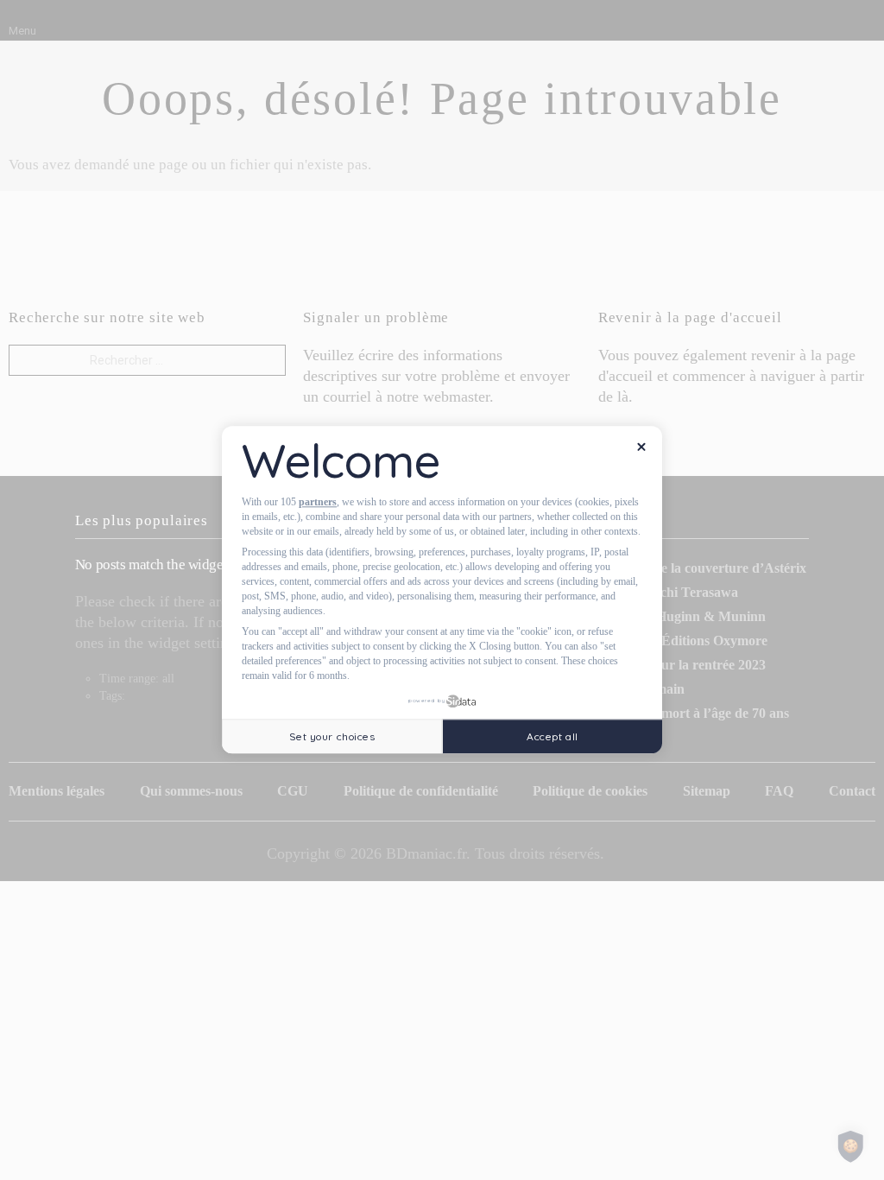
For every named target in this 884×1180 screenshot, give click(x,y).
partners (318, 502)
